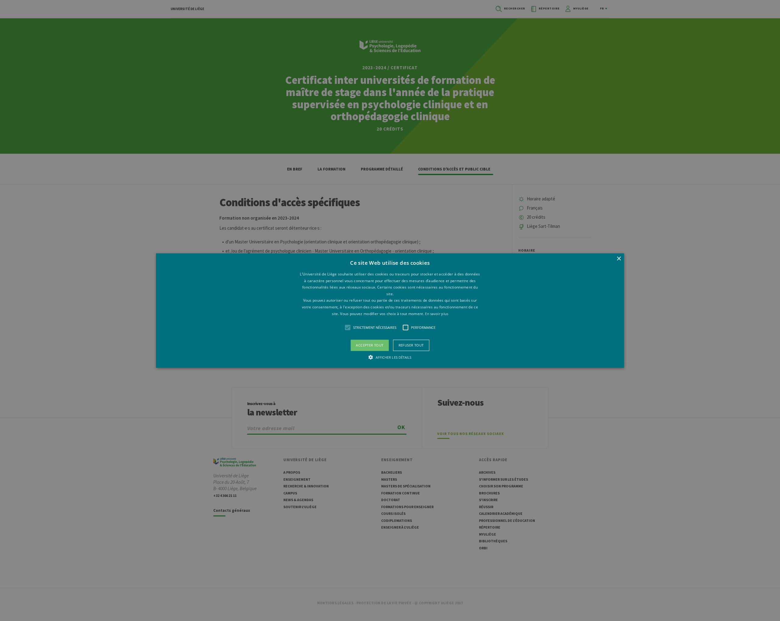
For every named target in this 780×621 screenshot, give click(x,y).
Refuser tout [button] (411, 345)
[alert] (390, 310)
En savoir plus (436, 313)
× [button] (618, 259)
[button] (390, 310)
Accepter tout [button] (369, 345)
